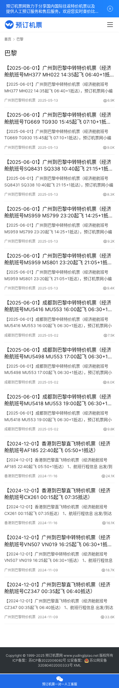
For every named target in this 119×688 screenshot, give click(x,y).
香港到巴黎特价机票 (20, 476)
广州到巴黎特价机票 (20, 100)
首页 (7, 39)
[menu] (110, 24)
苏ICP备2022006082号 (47, 660)
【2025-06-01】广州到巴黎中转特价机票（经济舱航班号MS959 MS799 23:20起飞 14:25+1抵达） (57, 212)
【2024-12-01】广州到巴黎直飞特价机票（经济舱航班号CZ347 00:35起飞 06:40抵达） (57, 588)
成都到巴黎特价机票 (20, 335)
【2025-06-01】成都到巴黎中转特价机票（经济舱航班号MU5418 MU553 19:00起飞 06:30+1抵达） (58, 400)
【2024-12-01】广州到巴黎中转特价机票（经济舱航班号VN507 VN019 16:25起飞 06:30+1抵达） (57, 541)
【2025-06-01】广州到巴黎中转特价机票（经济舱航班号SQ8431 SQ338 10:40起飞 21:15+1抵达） (57, 165)
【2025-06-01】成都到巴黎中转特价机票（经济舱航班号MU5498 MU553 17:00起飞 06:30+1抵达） (58, 353)
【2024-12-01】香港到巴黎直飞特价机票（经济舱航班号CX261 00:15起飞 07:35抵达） (57, 494)
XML (77, 665)
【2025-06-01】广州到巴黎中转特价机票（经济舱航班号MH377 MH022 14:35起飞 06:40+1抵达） (57, 71)
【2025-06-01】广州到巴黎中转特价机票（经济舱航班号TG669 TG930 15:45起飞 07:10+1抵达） (59, 118)
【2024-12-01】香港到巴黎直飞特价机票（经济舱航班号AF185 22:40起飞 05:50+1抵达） (57, 447)
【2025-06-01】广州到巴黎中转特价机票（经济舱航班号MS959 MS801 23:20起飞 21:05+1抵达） (57, 259)
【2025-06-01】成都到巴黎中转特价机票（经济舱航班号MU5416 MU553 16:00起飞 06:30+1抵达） (58, 306)
